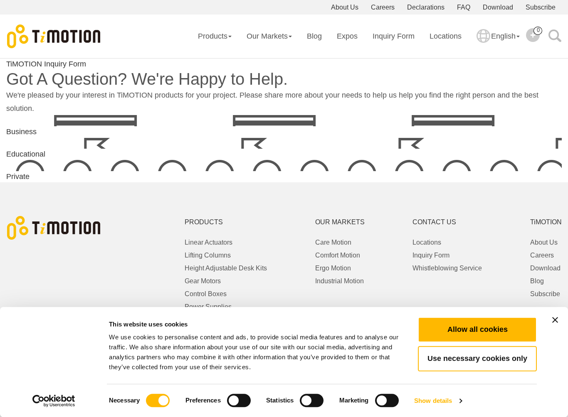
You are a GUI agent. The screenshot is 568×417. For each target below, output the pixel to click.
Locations (446, 36)
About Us (344, 7)
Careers (383, 7)
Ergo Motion (333, 268)
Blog (314, 36)
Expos (347, 36)
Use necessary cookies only (477, 358)
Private (18, 176)
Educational (25, 154)
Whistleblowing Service (447, 268)
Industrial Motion (339, 281)
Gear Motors (203, 281)
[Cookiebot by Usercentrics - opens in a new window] (53, 401)
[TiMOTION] (54, 36)
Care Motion (333, 242)
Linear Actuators (208, 242)
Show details (433, 400)
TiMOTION (24, 64)
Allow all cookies (477, 329)
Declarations (426, 7)
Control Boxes (206, 293)
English (503, 36)
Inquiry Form (394, 36)
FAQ (463, 7)
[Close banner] (555, 320)
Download (498, 7)
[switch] (239, 400)
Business (21, 132)
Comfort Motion (337, 255)
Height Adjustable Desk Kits (226, 268)
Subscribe (541, 7)
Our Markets (267, 36)
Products (212, 36)
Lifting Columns (208, 255)
